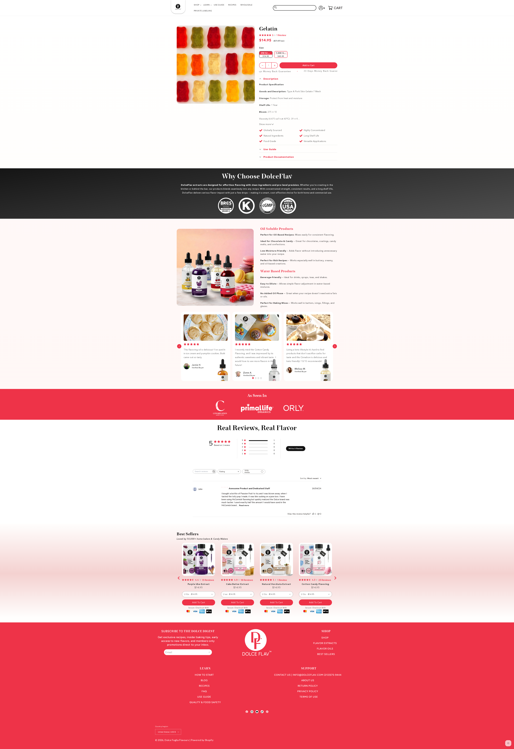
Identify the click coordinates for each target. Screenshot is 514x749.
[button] (196, 5)
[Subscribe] (209, 652)
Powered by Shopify (202, 740)
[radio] (266, 54)
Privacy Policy (307, 691)
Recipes (204, 685)
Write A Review (295, 448)
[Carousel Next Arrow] (335, 346)
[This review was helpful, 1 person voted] (313, 513)
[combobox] (294, 8)
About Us (307, 680)
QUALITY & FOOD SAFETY (205, 702)
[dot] (253, 378)
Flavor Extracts (325, 643)
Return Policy (308, 685)
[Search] (275, 7)
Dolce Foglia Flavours (177, 740)
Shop (325, 637)
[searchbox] (202, 471)
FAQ (204, 691)
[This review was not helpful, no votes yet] (318, 513)
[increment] (275, 65)
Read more (244, 505)
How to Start (204, 674)
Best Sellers (326, 654)
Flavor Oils (325, 648)
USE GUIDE (204, 696)
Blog (204, 680)
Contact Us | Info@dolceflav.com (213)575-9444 (307, 674)
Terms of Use (309, 696)
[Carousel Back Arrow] (179, 346)
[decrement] (262, 65)
